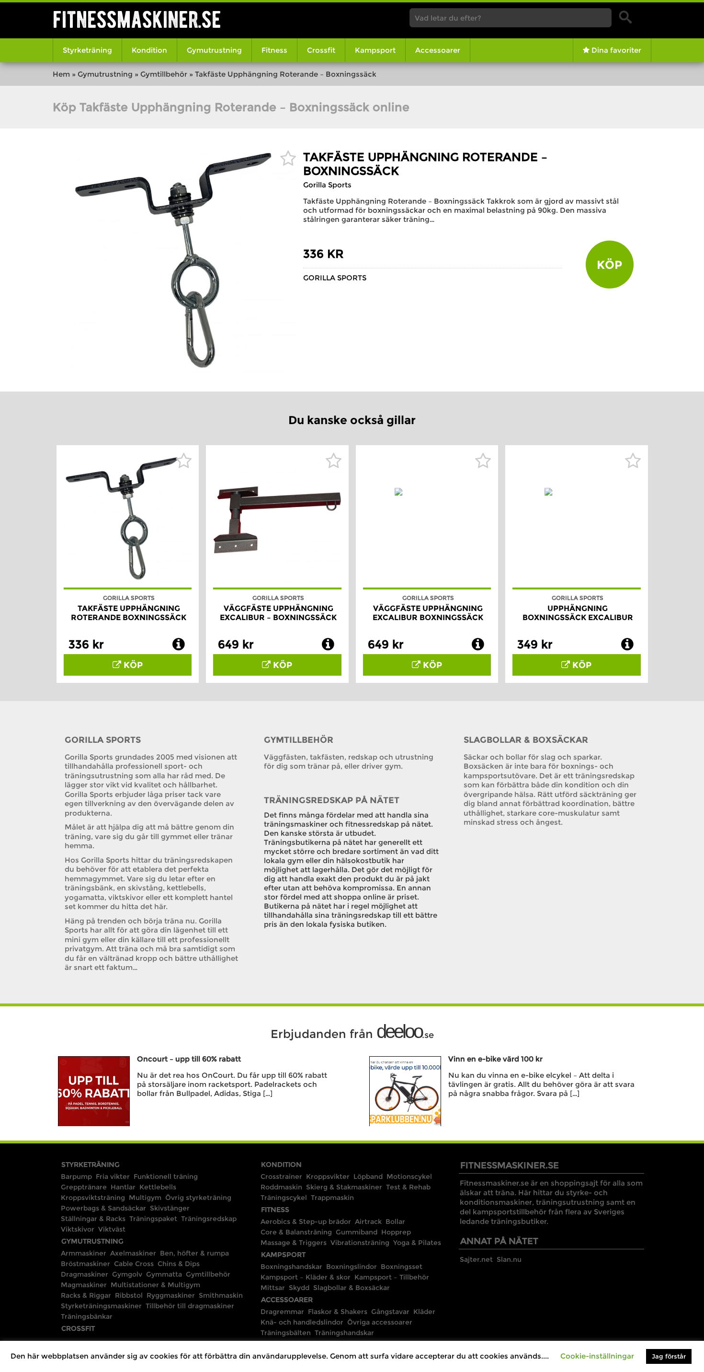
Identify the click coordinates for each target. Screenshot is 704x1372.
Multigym (145, 1197)
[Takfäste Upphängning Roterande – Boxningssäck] (183, 372)
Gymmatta (164, 1274)
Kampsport (375, 50)
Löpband (368, 1176)
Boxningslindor (351, 1266)
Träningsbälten (286, 1332)
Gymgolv (127, 1274)
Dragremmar (282, 1311)
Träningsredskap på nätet (331, 800)
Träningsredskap (209, 1218)
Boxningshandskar (291, 1266)
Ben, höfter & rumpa (194, 1253)
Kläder (424, 1311)
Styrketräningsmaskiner (101, 1306)
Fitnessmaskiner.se (137, 19)
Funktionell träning (166, 1176)
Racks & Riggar (86, 1295)
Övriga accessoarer (379, 1322)
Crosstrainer (281, 1176)
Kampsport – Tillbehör (391, 1277)
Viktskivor (77, 1229)
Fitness (274, 50)
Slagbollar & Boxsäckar (526, 740)
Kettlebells (157, 1187)
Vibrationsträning (359, 1242)
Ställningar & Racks (93, 1218)
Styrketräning (87, 50)
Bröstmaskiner (85, 1263)
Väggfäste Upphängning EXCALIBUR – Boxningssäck (278, 613)
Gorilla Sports (327, 184)
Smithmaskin (221, 1295)
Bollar (395, 1221)
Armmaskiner (83, 1253)
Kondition (149, 50)
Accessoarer (437, 50)
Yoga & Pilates (417, 1242)
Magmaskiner (84, 1284)
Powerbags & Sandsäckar (103, 1208)
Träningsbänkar (87, 1316)
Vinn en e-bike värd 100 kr (495, 1058)
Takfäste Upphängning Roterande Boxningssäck (128, 613)
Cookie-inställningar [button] (597, 1355)
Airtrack (368, 1221)
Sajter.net (476, 1259)
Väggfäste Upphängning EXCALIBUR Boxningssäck (428, 613)
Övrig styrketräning (198, 1197)
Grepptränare (84, 1187)
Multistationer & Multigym (155, 1284)
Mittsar (273, 1287)
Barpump (76, 1176)
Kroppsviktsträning (93, 1197)
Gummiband (356, 1232)
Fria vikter (113, 1176)
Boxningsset (401, 1266)
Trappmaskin (332, 1197)
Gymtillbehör (163, 74)
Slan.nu (509, 1259)
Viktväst (111, 1229)
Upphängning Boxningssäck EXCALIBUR (577, 613)
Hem (61, 74)
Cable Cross (134, 1263)
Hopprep (396, 1232)
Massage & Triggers (294, 1242)
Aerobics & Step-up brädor (306, 1221)
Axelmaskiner (133, 1253)
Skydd (299, 1287)
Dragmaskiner (84, 1274)
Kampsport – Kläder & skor (306, 1277)
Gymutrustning (214, 50)
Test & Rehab (408, 1187)
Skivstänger (170, 1208)
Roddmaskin (281, 1187)
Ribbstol (129, 1295)
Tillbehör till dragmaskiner (190, 1306)
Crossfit (321, 50)
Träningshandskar (344, 1332)
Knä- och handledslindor (302, 1322)
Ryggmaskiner (171, 1295)
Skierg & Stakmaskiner (344, 1187)
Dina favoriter (615, 50)
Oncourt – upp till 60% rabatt (189, 1058)
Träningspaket (153, 1218)
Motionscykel (409, 1176)
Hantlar (123, 1187)
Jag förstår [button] (669, 1356)
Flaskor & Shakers (337, 1311)
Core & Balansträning (296, 1232)
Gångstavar (390, 1311)
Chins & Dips (179, 1263)
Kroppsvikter (328, 1176)
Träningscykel (284, 1197)
